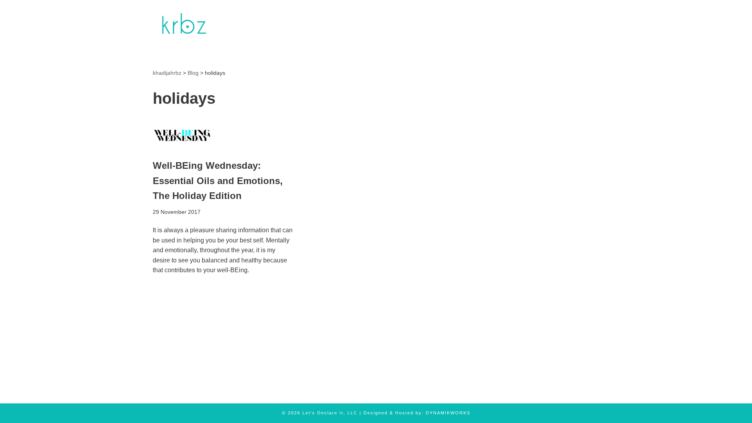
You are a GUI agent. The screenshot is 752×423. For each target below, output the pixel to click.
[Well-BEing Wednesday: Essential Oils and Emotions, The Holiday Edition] (223, 134)
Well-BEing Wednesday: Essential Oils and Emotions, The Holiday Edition (218, 180)
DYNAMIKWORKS (448, 412)
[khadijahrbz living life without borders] (183, 22)
